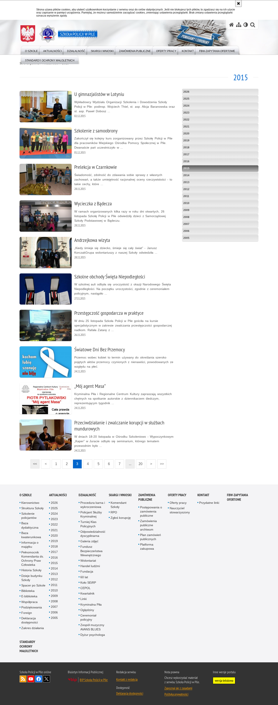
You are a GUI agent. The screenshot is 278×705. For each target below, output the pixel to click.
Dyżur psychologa (92, 634)
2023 (186, 112)
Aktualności (58, 495)
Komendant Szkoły (118, 505)
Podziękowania (31, 607)
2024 (186, 105)
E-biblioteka (29, 596)
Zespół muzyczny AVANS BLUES (92, 627)
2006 (186, 231)
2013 (186, 182)
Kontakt (203, 495)
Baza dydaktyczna (29, 525)
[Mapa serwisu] (238, 24)
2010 (186, 203)
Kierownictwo (30, 502)
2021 (186, 126)
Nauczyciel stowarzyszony (180, 510)
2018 (186, 147)
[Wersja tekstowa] (245, 24)
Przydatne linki (209, 502)
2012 (186, 189)
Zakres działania (32, 628)
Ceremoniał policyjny (88, 617)
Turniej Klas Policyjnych (88, 524)
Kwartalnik (87, 593)
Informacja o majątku (29, 544)
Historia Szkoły (31, 570)
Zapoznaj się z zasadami (178, 688)
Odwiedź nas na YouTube (30, 678)
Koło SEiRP (88, 582)
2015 (186, 168)
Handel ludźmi (90, 566)
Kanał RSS (23, 678)
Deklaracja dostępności (29, 620)
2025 (186, 98)
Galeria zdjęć (89, 541)
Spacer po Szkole (33, 585)
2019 (186, 140)
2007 (186, 224)
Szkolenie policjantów (28, 515)
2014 (186, 175)
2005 (186, 237)
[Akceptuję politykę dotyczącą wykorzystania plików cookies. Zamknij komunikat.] (238, 3)
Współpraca (29, 602)
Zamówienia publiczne (146, 497)
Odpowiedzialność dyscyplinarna (92, 534)
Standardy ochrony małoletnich (29, 646)
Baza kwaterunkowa (31, 535)
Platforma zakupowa (147, 546)
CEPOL (85, 588)
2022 (186, 119)
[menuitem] (31, 50)
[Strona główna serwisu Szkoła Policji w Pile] (231, 24)
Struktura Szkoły (32, 508)
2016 (186, 161)
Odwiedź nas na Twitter (46, 678)
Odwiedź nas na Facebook (38, 678)
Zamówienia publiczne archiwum (148, 525)
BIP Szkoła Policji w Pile (94, 680)
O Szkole (26, 495)
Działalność (87, 495)
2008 (186, 217)
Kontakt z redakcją (126, 679)
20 (139, 462)
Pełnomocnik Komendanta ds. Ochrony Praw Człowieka (32, 559)
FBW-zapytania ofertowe (237, 497)
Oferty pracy (177, 495)
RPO (114, 512)
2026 (186, 91)
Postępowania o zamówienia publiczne (151, 511)
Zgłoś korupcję (121, 517)
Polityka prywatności (176, 694)
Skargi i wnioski (120, 495)
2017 (186, 154)
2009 (186, 210)
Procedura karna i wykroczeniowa (92, 505)
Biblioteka (28, 591)
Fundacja (86, 571)
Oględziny (87, 610)
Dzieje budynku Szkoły (31, 578)
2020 (186, 133)
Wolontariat (88, 560)
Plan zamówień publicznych (150, 537)
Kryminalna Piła (91, 604)
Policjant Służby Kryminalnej (91, 514)
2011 (186, 196)
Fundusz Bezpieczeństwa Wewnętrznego (91, 551)
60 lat (84, 577)
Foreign (26, 613)
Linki (83, 599)
